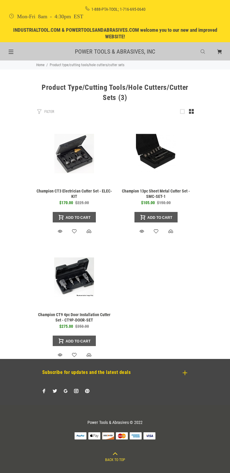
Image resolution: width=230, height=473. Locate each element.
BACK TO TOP (115, 460)
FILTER (49, 111)
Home (40, 65)
